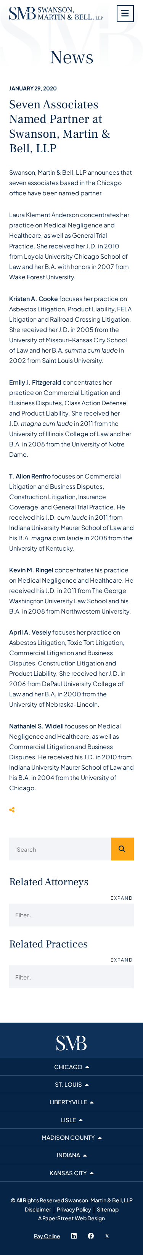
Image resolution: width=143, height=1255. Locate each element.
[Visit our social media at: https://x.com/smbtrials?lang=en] (107, 1236)
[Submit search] (122, 849)
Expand (122, 898)
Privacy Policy (74, 1209)
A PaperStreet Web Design (71, 1218)
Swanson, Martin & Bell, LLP (99, 1200)
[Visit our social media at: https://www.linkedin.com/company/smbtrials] (74, 1236)
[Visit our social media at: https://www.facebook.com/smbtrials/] (91, 1236)
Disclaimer (38, 1209)
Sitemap (108, 1209)
